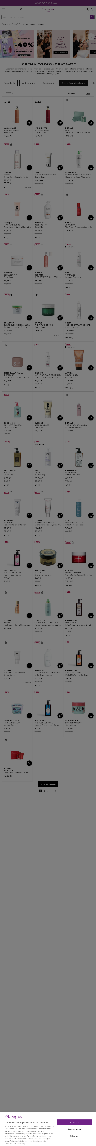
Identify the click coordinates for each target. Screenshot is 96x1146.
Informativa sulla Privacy (15, 1143)
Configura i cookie (74, 1129)
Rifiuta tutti (74, 1136)
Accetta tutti (74, 1122)
